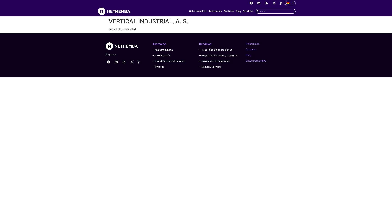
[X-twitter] (274, 3)
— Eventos (158, 66)
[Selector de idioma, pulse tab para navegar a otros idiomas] (290, 3)
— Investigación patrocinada (168, 61)
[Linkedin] (259, 3)
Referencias (215, 11)
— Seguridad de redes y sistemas (218, 55)
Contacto (229, 11)
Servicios (248, 11)
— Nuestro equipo (162, 49)
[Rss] (266, 3)
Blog (238, 11)
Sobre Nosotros (197, 11)
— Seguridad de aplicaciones (215, 49)
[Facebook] (251, 3)
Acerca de (159, 44)
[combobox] (276, 11)
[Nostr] (282, 3)
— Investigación (161, 55)
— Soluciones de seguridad (214, 61)
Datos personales (256, 60)
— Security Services (210, 66)
